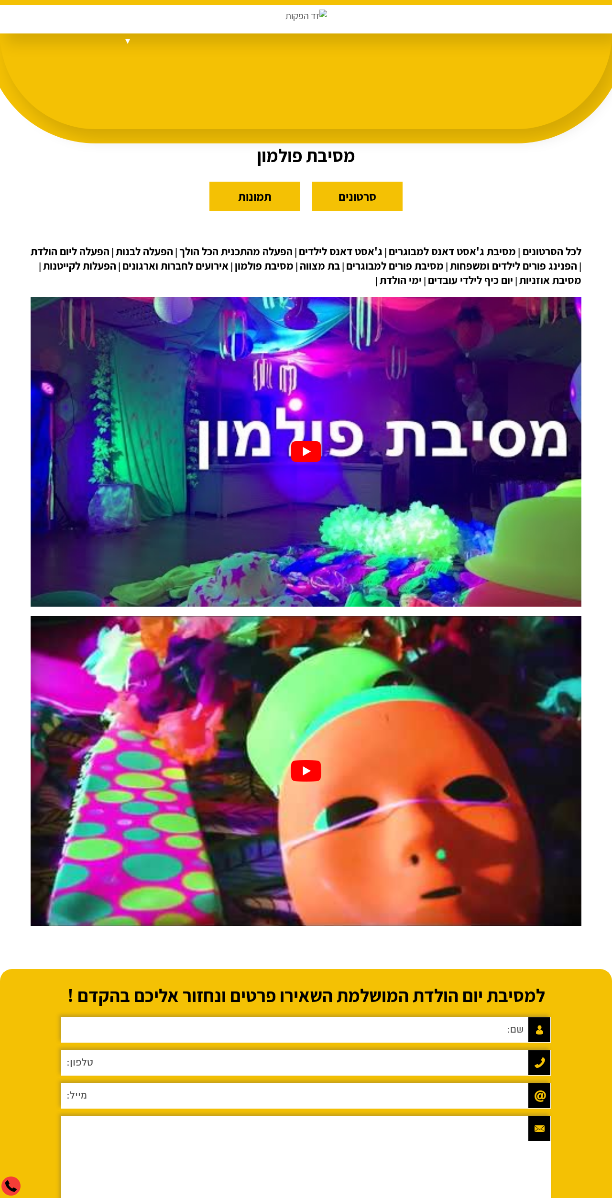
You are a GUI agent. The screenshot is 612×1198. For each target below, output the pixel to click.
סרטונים (357, 196)
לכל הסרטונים (550, 251)
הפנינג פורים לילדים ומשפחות (513, 266)
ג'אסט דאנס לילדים (340, 251)
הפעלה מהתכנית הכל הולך (236, 251)
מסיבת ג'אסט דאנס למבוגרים (452, 251)
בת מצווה (320, 266)
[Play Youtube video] (306, 452)
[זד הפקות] (306, 16)
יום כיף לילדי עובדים (470, 280)
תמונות (255, 196)
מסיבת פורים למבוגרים (395, 266)
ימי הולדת (401, 280)
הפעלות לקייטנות (79, 266)
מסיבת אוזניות (550, 280)
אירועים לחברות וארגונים (175, 266)
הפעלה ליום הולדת (70, 251)
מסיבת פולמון (264, 266)
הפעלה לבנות (144, 251)
